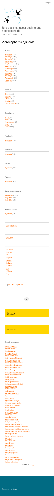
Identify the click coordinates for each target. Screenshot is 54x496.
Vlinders (7, 101)
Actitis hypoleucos (11, 377)
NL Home (9, 249)
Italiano (9, 263)
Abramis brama (10, 348)
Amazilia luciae (10, 417)
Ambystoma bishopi (11, 419)
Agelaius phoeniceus (12, 393)
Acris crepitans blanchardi (13, 358)
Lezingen (9, 237)
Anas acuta (8, 438)
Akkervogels (9, 57)
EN (9, 285)
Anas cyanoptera (10, 448)
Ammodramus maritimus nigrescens (17, 429)
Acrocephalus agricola (12, 360)
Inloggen (48, 2)
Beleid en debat (11, 225)
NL (6, 285)
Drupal (15, 489)
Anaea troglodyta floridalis (14, 436)
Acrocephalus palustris (12, 370)
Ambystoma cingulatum (13, 422)
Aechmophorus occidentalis (14, 384)
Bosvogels (8, 59)
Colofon (9, 271)
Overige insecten (10, 103)
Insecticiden (9, 195)
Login (8, 274)
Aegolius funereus (11, 386)
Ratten (7, 119)
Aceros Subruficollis (11, 355)
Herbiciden (8, 200)
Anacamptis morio (11, 433)
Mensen (7, 127)
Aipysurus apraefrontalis (13, 403)
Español (9, 257)
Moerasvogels (9, 68)
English (9, 252)
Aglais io (8, 396)
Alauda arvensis (10, 407)
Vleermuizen (9, 122)
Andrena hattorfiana (11, 462)
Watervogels (9, 76)
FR (16, 285)
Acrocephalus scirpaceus (13, 374)
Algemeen (8, 54)
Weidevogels (9, 78)
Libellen (7, 99)
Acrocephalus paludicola (13, 367)
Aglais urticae (9, 398)
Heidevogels (9, 61)
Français (9, 260)
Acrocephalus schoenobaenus (14, 372)
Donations (11, 329)
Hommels (8, 96)
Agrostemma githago (12, 400)
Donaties (11, 313)
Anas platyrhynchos (11, 452)
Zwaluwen (8, 80)
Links (8, 268)
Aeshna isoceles (10, 389)
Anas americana (10, 441)
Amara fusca (9, 415)
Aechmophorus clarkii (12, 381)
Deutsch (9, 255)
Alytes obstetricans (11, 412)
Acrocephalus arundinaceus (14, 363)
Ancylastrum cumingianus (13, 459)
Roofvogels (8, 73)
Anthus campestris (11, 346)
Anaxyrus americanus (12, 457)
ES (19, 285)
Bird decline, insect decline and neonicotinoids (21, 28)
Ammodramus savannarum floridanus (17, 431)
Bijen (6, 94)
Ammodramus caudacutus (13, 424)
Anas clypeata (9, 443)
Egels (7, 124)
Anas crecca (9, 445)
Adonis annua (9, 379)
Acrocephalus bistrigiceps (13, 365)
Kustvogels (8, 66)
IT (22, 285)
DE (13, 285)
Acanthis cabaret (10, 351)
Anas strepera (9, 455)
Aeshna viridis (9, 391)
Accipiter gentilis (11, 353)
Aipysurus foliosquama (12, 405)
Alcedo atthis (9, 410)
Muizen (7, 117)
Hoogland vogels (10, 64)
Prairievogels (9, 71)
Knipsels (9, 265)
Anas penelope (10, 450)
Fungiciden (8, 197)
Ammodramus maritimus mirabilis (16, 426)
